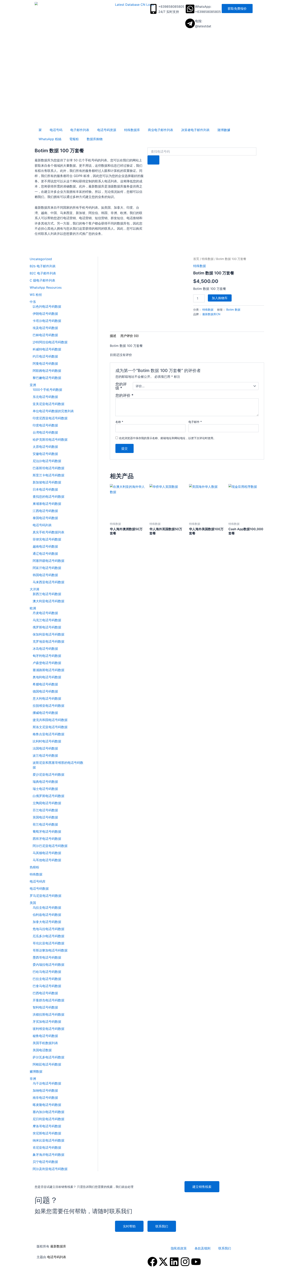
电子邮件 (195, 421)
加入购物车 (220, 298)
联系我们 (224, 1248)
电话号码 (56, 130)
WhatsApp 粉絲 (50, 139)
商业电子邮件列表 (160, 130)
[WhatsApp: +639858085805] (190, 9)
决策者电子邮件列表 (195, 130)
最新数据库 (58, 1246)
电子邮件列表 (79, 130)
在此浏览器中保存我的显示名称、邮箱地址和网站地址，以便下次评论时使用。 (167, 438)
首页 (196, 259)
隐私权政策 (179, 1248)
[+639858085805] (153, 9)
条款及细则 (202, 1248)
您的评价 (124, 395)
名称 (119, 421)
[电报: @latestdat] (190, 23)
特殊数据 (208, 259)
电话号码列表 (56, 1257)
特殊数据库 (132, 130)
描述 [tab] (113, 336)
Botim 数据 (233, 309)
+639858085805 (171, 7)
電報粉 (74, 139)
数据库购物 (95, 139)
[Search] (153, 160)
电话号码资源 (106, 130)
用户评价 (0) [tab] (129, 336)
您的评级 (121, 386)
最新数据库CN (211, 314)
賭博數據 (224, 130)
